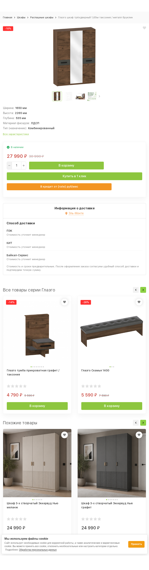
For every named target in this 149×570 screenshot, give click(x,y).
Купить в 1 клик (74, 176)
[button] (99, 96)
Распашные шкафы (41, 17)
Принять (136, 544)
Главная (7, 17)
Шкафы (21, 17)
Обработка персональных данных (38, 549)
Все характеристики (16, 134)
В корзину (66, 165)
